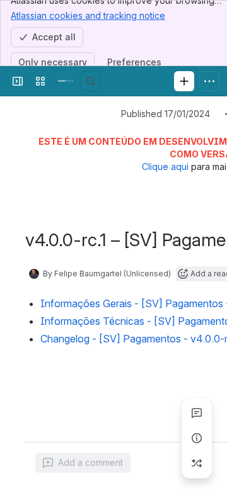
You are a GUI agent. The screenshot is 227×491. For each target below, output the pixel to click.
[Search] (91, 81)
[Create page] (197, 463)
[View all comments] (197, 413)
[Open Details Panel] (197, 438)
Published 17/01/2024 (165, 113)
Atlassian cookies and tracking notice (88, 15)
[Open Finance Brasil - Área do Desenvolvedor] (65, 81)
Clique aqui (165, 166)
